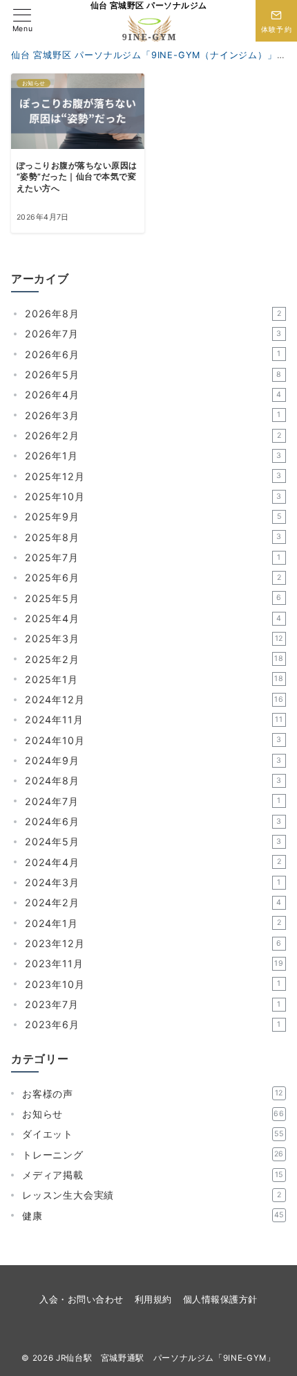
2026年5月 (153, 374)
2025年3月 (154, 638)
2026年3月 (153, 415)
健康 (153, 1215)
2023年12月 (153, 943)
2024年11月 (154, 719)
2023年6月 (153, 1024)
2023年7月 (153, 1004)
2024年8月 (153, 780)
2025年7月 (153, 557)
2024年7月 (153, 801)
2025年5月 (153, 598)
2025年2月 (154, 659)
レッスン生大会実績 (151, 1195)
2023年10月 (153, 984)
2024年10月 (153, 740)
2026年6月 (153, 354)
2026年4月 (153, 394)
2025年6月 (153, 577)
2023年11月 (154, 963)
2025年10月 (153, 496)
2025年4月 (153, 618)
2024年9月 (153, 760)
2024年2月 (153, 902)
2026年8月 (153, 313)
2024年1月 (153, 923)
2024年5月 (153, 841)
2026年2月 (153, 435)
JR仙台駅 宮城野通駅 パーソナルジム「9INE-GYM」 (166, 1358)
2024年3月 (153, 882)
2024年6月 (153, 821)
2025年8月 (153, 537)
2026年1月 (153, 455)
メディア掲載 (152, 1175)
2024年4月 (153, 862)
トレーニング (153, 1155)
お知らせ (153, 1114)
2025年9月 (153, 516)
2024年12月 (154, 699)
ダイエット (153, 1134)
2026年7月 (153, 333)
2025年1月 (154, 679)
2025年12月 (153, 476)
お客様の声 (152, 1094)
